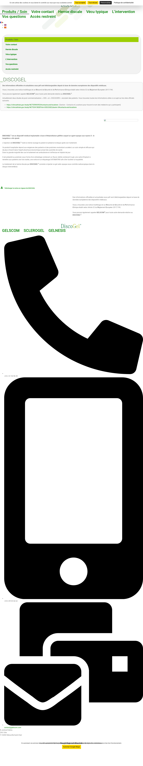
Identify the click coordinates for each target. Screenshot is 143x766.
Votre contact (42, 12)
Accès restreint (43, 16)
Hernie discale (70, 12)
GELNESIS (57, 230)
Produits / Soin (14, 12)
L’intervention (123, 12)
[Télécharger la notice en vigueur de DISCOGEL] (2, 187)
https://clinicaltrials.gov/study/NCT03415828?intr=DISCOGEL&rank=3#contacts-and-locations (42, 107)
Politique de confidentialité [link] (123, 3)
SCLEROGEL (34, 230)
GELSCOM (10, 230)
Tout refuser (92, 3)
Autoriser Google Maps (71, 747)
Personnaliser (106, 3)
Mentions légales (83, 757)
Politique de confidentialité (63, 757)
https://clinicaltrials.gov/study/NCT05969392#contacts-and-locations (32, 105)
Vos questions (14, 16)
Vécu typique (97, 12)
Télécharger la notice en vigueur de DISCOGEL (19, 188)
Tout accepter (80, 3)
